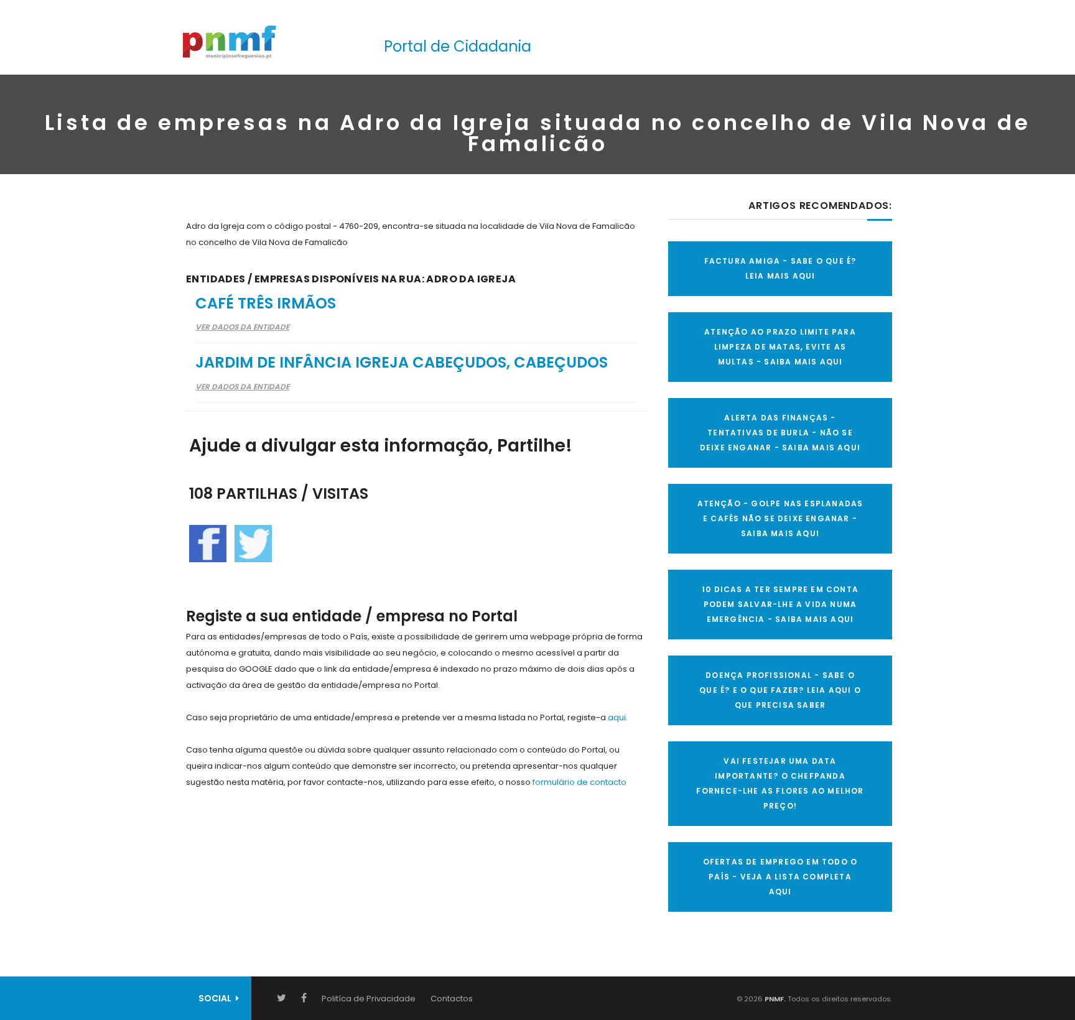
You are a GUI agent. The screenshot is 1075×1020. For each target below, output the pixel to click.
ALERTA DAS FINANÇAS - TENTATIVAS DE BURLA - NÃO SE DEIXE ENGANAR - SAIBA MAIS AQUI (780, 432)
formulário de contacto (579, 782)
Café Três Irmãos (265, 303)
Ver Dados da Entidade (242, 327)
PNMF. (774, 999)
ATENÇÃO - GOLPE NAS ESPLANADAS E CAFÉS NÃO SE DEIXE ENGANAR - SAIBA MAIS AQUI (780, 518)
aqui (617, 717)
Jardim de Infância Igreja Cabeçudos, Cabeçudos (401, 362)
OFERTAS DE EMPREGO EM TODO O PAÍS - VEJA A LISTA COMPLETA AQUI (780, 876)
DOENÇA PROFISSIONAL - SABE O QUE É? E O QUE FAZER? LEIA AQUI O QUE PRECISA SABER (780, 690)
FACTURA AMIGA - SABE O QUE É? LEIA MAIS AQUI (780, 268)
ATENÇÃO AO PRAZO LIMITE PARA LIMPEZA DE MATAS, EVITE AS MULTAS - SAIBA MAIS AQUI (780, 347)
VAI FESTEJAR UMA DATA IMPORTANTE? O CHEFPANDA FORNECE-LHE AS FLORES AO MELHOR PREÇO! (779, 783)
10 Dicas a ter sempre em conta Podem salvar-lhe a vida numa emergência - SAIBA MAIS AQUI (780, 604)
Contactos (451, 998)
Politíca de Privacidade (369, 998)
